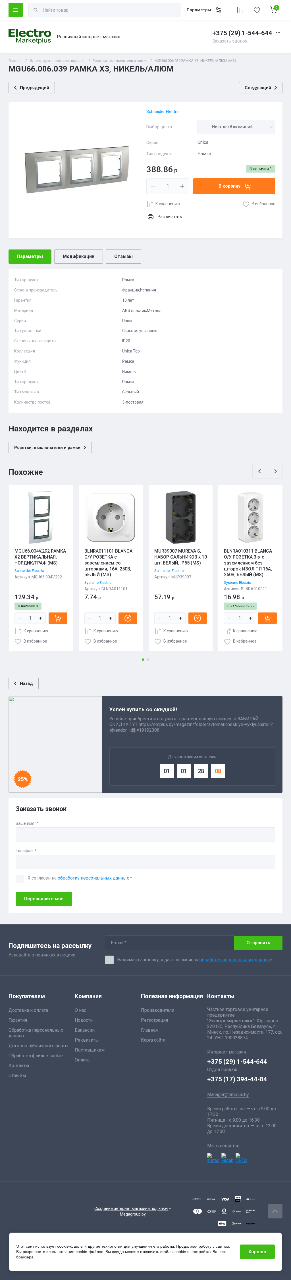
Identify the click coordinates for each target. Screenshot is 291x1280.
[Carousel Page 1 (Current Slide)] (143, 659)
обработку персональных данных (93, 878)
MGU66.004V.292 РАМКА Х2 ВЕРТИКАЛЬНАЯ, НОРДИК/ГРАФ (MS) (40, 557)
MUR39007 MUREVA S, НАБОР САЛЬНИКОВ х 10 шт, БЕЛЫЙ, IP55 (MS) (180, 557)
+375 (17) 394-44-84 (237, 1079)
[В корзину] (58, 618)
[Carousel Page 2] (148, 659)
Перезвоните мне (44, 898)
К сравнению (167, 204)
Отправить (258, 942)
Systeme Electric (97, 582)
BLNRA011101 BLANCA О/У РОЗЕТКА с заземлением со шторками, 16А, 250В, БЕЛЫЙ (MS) (108, 562)
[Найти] (35, 10)
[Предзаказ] (128, 618)
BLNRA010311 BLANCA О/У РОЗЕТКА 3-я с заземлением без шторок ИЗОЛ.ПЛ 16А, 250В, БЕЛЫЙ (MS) (248, 562)
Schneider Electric (163, 111)
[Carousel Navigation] (267, 471)
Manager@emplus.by (228, 1094)
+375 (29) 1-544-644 (242, 33)
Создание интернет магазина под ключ (131, 1208)
